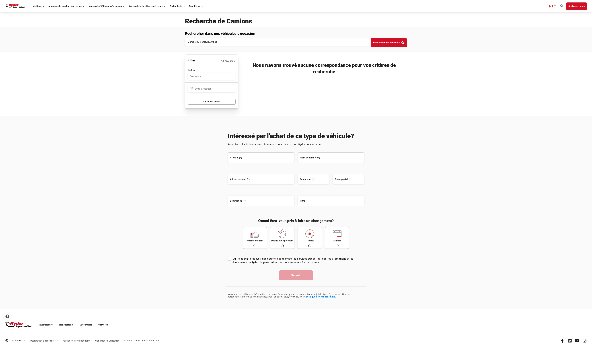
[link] (562, 340)
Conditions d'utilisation (107, 341)
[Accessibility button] (7, 316)
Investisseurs (46, 325)
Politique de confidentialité (76, 341)
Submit (296, 275)
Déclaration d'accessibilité (44, 341)
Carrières (103, 325)
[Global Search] (562, 6)
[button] (552, 6)
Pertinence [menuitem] (195, 76)
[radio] (255, 238)
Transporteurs (66, 325)
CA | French (16, 340)
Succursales (86, 325)
